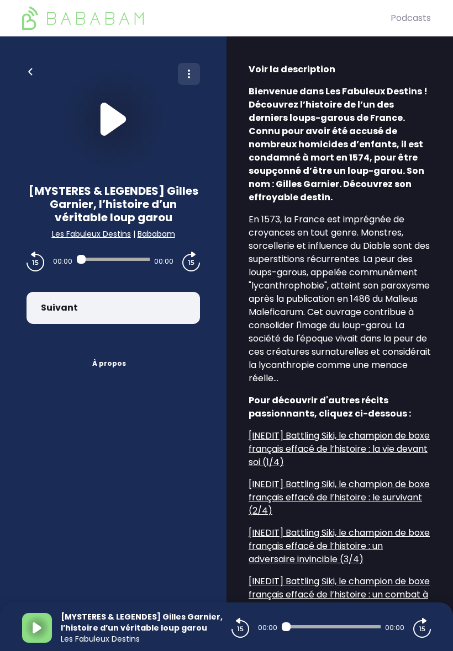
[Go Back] (30, 71)
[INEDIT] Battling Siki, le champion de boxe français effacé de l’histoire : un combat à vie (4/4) (339, 594)
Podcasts (411, 18)
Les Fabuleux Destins (91, 233)
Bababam (156, 233)
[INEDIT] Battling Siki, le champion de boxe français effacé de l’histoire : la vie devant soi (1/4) (339, 448)
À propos (109, 363)
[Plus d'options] (189, 74)
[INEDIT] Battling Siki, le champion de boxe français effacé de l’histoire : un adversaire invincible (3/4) (339, 545)
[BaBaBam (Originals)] (206, 18)
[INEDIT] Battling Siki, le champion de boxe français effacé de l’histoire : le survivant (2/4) (339, 497)
